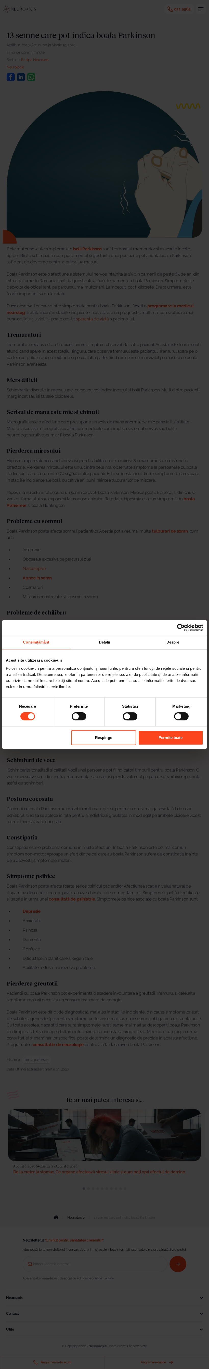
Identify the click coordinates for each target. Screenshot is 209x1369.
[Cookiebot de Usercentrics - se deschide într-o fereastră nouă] (181, 627)
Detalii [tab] (104, 642)
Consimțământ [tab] (36, 642)
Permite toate (170, 737)
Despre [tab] (172, 642)
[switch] (79, 716)
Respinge (103, 737)
